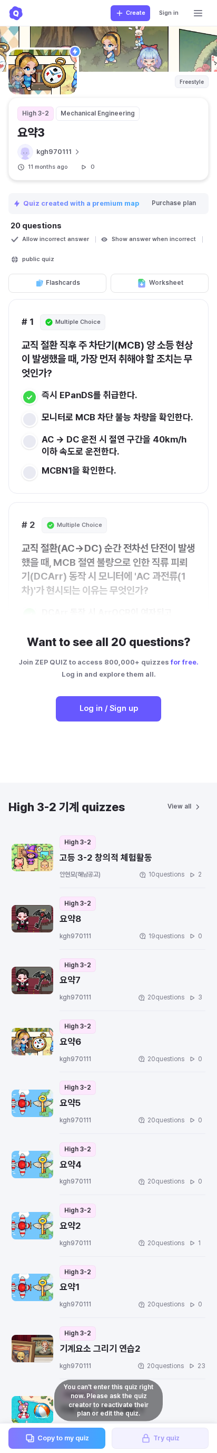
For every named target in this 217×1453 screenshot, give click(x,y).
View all (179, 806)
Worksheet (166, 282)
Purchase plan (174, 203)
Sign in (169, 12)
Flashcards (63, 282)
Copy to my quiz (63, 1438)
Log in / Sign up (109, 708)
